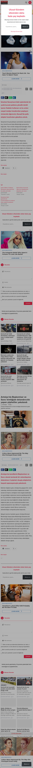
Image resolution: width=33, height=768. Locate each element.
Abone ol (25, 26)
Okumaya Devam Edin (16, 31)
